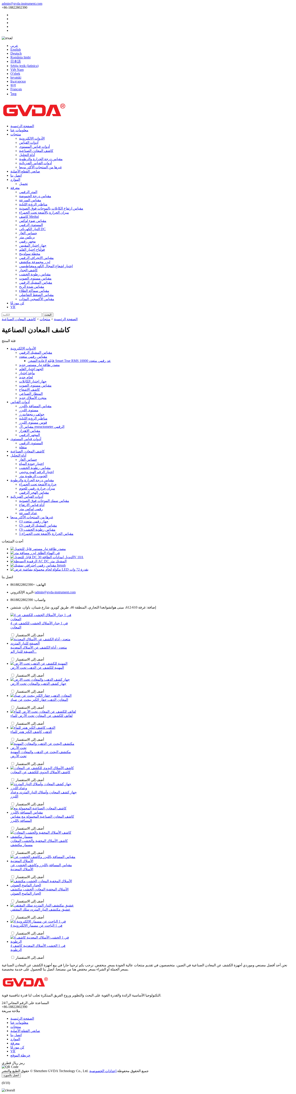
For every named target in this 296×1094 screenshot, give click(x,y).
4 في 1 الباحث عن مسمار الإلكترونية (36, 925)
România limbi (20, 57)
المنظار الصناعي (31, 394)
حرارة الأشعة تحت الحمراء (38, 484)
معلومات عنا (19, 130)
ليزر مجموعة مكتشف (34, 262)
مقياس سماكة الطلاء (34, 291)
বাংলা (13, 85)
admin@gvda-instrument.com (22, 3)
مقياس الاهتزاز (29, 431)
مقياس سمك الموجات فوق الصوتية (44, 501)
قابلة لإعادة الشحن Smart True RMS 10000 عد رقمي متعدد (69, 361)
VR (12, 307)
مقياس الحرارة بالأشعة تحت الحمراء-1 (46, 534)
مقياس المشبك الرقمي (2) (38, 525)
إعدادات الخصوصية (102, 1071)
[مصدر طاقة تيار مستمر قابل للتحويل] (38, 549)
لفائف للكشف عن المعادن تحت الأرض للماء (41, 716)
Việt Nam (17, 70)
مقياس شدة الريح (31, 286)
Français (16, 89)
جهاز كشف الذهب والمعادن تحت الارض (38, 683)
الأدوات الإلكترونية (32, 138)
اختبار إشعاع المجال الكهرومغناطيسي (46, 266)
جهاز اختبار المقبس (32, 245)
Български (18, 81)
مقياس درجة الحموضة (35, 196)
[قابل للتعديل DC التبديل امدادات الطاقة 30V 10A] (46, 557)
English (15, 49)
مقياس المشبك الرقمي (35, 282)
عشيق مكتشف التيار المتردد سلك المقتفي (40, 909)
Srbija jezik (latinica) (24, 66)
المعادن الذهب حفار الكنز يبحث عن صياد (39, 700)
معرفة (15, 188)
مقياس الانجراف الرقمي (36, 258)
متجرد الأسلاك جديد (33, 398)
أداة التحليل (27, 155)
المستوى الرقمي (31, 225)
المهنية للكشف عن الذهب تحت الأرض (37, 667)
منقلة (23, 447)
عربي (14, 45)
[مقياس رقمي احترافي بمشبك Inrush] (38, 565)
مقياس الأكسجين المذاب (36, 299)
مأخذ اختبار (27, 373)
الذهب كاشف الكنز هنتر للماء (31, 732)
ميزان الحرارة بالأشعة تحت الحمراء (44, 212)
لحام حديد (26, 377)
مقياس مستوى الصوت (35, 278)
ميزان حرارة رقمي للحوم (37, 488)
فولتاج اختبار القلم (32, 249)
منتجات (15, 134)
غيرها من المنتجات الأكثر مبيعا (40, 167)
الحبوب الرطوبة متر (33, 476)
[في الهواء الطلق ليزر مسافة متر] (35, 553)
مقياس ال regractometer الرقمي (41, 426)
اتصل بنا (16, 175)
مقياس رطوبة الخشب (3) (37, 529)
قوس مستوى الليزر (33, 422)
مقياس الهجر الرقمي (34, 492)
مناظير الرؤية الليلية (33, 204)
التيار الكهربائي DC (32, 229)
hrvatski (15, 77)
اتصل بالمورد (11, 1075)
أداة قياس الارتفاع (31, 505)
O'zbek (15, 73)
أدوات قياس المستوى (34, 146)
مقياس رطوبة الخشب (35, 274)
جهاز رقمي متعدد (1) (33, 521)
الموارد (15, 179)
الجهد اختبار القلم (31, 369)
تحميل (23, 184)
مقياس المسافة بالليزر (35, 406)
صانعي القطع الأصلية (25, 171)
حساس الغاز (28, 233)
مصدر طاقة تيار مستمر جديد (39, 365)
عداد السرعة (28, 513)
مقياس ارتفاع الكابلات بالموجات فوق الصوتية (51, 208)
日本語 (15, 61)
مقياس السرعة (30, 200)
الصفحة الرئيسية (22, 126)
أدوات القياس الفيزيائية (35, 163)
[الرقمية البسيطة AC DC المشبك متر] (38, 561)
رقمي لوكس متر (31, 509)
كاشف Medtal (29, 216)
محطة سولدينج (29, 254)
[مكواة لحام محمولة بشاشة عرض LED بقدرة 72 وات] (49, 569)
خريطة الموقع (20, 1055)
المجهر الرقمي (29, 435)
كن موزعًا (17, 303)
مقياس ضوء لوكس (32, 221)
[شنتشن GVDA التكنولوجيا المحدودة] (34, 118)
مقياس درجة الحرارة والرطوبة (41, 159)
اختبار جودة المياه (31, 464)
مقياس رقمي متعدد (33, 356)
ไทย (13, 94)
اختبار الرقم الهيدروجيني (36, 472)
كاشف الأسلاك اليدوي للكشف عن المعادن (40, 772)
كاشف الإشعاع (29, 389)
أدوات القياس (28, 142)
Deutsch (16, 53)
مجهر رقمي (27, 241)
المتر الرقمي (28, 192)
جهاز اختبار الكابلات (33, 381)
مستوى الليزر (28, 410)
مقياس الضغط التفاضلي (36, 295)
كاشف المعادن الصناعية (36, 151)
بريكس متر (27, 237)
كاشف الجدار (28, 270)
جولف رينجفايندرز (31, 414)
